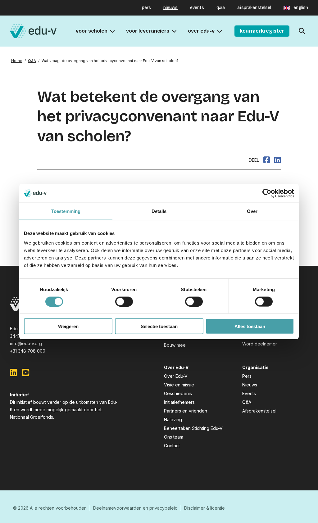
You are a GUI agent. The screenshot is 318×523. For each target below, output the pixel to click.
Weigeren (68, 326)
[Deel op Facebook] (266, 160)
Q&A (32, 60)
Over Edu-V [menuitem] (201, 31)
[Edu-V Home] (33, 31)
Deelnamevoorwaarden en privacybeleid (135, 508)
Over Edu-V (176, 376)
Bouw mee (175, 345)
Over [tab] (252, 211)
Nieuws (249, 384)
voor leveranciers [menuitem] (147, 31)
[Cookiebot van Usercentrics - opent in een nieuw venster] (267, 193)
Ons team (173, 437)
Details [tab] (159, 211)
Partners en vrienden (185, 410)
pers (146, 8)
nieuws (170, 8)
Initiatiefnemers (179, 402)
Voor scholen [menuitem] (91, 31)
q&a (220, 8)
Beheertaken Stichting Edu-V (193, 428)
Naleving (173, 419)
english (300, 8)
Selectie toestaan (159, 326)
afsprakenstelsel (254, 8)
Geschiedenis (178, 393)
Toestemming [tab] (65, 211)
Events (249, 393)
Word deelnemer (259, 343)
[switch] (124, 301)
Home (16, 60)
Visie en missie (179, 384)
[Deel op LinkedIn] (277, 160)
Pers (247, 376)
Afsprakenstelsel (259, 410)
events (197, 8)
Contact (172, 445)
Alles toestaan (249, 326)
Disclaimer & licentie (204, 508)
